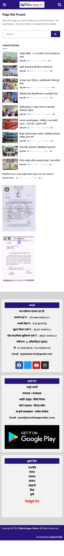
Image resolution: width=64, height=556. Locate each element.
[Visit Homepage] (32, 5)
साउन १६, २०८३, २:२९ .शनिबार (39, 128)
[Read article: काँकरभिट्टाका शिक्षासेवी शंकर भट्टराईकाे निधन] (10, 97)
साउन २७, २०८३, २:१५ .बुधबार (39, 71)
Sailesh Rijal (8, 178)
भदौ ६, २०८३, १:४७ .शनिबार (38, 61)
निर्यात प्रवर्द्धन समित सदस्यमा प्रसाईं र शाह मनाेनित (39, 160)
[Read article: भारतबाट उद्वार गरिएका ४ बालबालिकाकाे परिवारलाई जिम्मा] (10, 84)
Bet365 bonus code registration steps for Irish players (28, 173)
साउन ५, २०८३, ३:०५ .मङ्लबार (27, 178)
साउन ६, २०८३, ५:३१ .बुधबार (38, 164)
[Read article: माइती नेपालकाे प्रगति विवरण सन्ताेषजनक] (10, 70)
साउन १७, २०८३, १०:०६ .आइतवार (40, 114)
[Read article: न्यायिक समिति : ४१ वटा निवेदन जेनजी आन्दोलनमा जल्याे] (10, 57)
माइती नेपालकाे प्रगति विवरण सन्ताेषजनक (35, 66)
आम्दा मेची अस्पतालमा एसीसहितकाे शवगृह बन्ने (37, 147)
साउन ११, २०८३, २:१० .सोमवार (39, 141)
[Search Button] (59, 4)
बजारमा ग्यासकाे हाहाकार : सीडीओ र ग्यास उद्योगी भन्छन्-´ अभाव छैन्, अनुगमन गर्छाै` (38, 122)
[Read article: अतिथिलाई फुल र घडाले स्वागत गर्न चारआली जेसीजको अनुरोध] (10, 110)
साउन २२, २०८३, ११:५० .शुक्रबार (39, 87)
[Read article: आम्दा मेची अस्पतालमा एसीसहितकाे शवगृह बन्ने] (10, 151)
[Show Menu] (4, 4)
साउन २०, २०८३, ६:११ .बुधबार (39, 98)
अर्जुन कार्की (22, 61)
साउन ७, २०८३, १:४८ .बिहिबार (38, 151)
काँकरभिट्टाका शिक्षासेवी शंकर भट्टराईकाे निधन (38, 93)
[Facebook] (19, 365)
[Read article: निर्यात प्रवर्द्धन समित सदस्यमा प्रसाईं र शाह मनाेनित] (10, 164)
